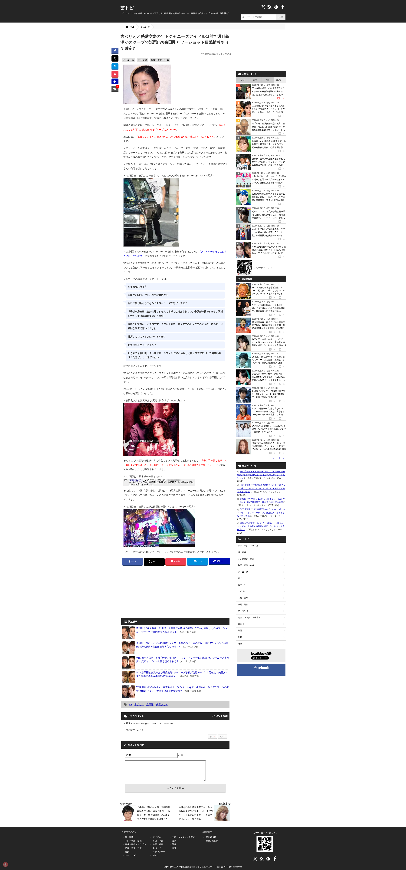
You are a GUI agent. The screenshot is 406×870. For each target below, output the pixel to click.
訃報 (240, 637)
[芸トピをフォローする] (263, 7)
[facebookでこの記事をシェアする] (114, 50)
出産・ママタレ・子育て (249, 617)
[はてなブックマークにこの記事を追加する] (114, 66)
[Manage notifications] (5, 864)
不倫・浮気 (243, 598)
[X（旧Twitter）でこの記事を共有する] (114, 58)
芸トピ (127, 7)
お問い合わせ (212, 841)
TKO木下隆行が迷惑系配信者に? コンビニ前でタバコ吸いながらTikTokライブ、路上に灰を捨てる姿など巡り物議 (261, 488)
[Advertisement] (148, 594)
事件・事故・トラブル (248, 546)
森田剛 (150, 704)
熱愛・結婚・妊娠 (160, 60)
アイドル (242, 591)
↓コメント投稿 (220, 716)
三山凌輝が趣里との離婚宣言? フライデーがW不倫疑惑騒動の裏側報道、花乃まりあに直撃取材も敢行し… (261, 474)
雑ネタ (241, 624)
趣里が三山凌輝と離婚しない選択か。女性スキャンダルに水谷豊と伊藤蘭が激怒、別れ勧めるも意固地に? (261, 526)
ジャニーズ (145, 27)
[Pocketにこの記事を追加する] (114, 74)
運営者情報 (211, 837)
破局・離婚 (243, 604)
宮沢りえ (139, 704)
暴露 (240, 630)
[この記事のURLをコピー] (114, 81)
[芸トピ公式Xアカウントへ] (255, 858)
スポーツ (242, 585)
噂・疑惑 (142, 60)
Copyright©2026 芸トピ (203, 867)
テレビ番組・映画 (246, 559)
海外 (240, 644)
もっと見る (278, 458)
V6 (130, 704)
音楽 (240, 578)
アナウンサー (244, 611)
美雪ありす (162, 704)
